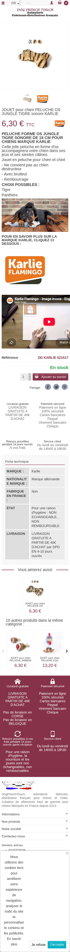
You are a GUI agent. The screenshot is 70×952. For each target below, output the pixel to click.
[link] (48, 387)
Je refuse (38, 945)
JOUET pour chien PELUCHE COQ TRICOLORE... (50, 660)
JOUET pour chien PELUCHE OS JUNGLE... (35, 606)
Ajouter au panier (53, 377)
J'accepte (57, 944)
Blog (28, 3)
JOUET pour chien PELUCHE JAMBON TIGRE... (20, 660)
